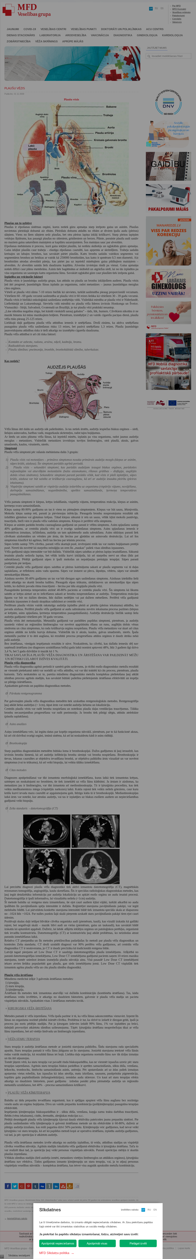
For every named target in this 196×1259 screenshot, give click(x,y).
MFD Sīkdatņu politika (56, 1253)
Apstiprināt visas (97, 1243)
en (155, 1209)
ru (149, 1209)
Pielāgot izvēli (138, 1243)
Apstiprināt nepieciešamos (57, 1243)
